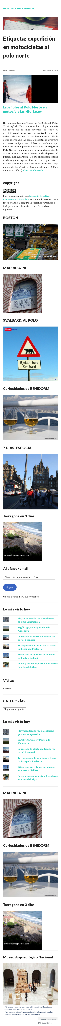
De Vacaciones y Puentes (18, 8)
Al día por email (15, 568)
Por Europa (9, 70)
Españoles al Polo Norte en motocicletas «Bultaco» (25, 109)
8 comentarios (50, 70)
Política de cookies (31, 1014)
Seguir (9, 587)
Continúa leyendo (33, 170)
